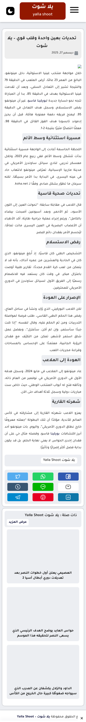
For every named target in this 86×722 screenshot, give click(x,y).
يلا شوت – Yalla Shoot (33, 717)
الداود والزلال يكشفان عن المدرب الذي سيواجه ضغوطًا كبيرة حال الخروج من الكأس (43, 691)
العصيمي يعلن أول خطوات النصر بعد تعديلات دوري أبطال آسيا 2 (43, 575)
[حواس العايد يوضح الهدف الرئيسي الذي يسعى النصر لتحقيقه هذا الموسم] (43, 607)
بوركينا (41, 101)
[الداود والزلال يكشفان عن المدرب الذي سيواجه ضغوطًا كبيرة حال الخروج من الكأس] (43, 664)
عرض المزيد (18, 522)
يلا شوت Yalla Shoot (59, 460)
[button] (68, 477)
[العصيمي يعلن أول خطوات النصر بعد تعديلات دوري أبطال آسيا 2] (43, 549)
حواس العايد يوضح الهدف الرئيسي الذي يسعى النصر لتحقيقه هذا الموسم (43, 633)
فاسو (32, 101)
